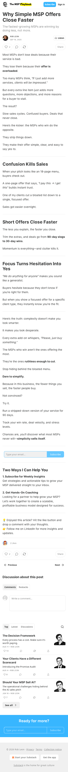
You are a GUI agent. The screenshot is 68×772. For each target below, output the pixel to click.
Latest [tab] (14, 626)
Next (57, 565)
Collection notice (53, 749)
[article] (34, 643)
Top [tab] (6, 626)
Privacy (30, 749)
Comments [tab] (10, 587)
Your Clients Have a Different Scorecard (22, 660)
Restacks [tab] (23, 587)
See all (9, 705)
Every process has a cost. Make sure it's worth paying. (24, 641)
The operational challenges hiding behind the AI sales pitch (25, 688)
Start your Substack (26, 757)
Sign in (61, 4)
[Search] (62, 627)
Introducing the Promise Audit (19, 666)
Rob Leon (14, 36)
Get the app (49, 757)
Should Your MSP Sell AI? (19, 682)
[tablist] (16, 587)
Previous (12, 565)
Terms (39, 749)
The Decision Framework (19, 635)
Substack (18, 765)
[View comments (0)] (17, 47)
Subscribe (50, 4)
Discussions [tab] (27, 626)
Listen (61, 38)
